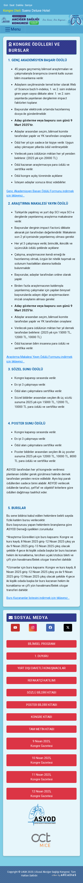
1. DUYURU (41, 656)
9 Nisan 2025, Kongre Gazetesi (42, 743)
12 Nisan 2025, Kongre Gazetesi (42, 794)
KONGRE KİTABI (41, 717)
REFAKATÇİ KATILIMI (41, 680)
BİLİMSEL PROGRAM (41, 644)
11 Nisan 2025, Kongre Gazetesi (42, 777)
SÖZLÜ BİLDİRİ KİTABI (41, 692)
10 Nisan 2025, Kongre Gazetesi (42, 760)
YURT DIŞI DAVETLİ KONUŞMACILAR (42, 668)
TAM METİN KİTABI (41, 729)
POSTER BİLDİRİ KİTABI (41, 705)
